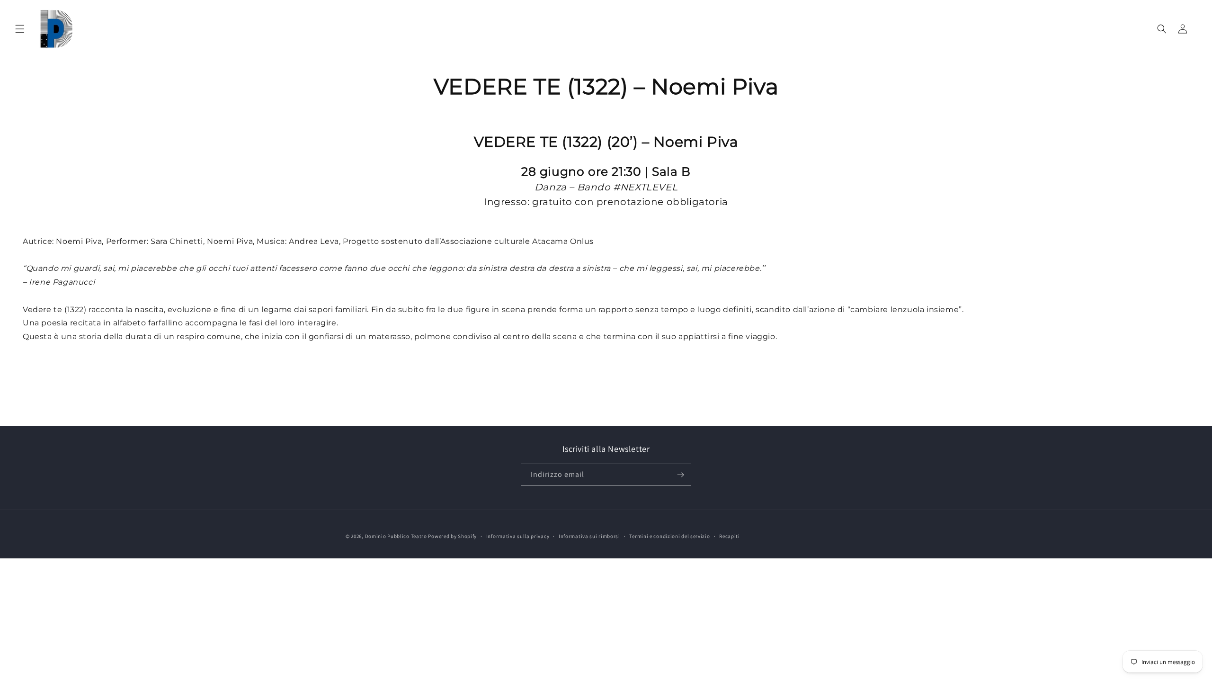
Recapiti (729, 536)
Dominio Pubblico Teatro (396, 536)
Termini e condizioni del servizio (669, 536)
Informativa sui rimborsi (589, 536)
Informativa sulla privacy (518, 536)
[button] (19, 28)
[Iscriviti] (680, 475)
